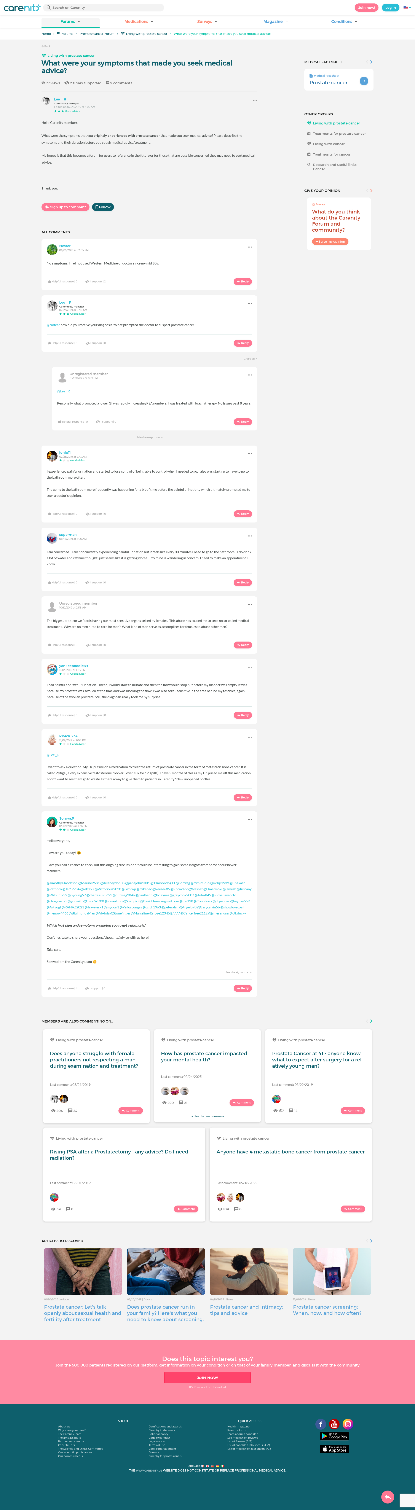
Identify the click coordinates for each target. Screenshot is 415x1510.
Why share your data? (72, 1430)
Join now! (366, 7)
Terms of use (157, 1445)
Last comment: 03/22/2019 (292, 1084)
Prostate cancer (329, 83)
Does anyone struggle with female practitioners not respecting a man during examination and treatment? (94, 1059)
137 (281, 1111)
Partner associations (71, 1441)
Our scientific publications (75, 1452)
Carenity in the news (162, 1430)
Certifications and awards (165, 1426)
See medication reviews (242, 1437)
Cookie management (162, 1448)
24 (75, 1111)
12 (295, 1111)
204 (59, 1111)
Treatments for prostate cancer (339, 133)
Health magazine (238, 1426)
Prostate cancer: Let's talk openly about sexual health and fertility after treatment (82, 1313)
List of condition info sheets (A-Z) (248, 1445)
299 (171, 1103)
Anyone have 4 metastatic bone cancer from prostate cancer (291, 1152)
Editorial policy (158, 1434)
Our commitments (70, 1456)
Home (46, 33)
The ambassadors (69, 1437)
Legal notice (156, 1441)
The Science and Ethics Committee (80, 1448)
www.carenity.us (149, 1470)
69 (58, 1209)
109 (226, 1209)
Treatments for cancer (331, 154)
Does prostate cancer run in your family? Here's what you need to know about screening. (165, 1313)
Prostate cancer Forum (97, 33)
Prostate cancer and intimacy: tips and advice (246, 1310)
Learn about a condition (242, 1434)
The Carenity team (69, 1434)
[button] (71, 23)
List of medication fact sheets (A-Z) (249, 1448)
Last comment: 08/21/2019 (70, 1084)
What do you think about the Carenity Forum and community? (336, 221)
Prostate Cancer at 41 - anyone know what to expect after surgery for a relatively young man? (317, 1059)
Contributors (66, 1445)
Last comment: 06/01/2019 (70, 1183)
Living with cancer (329, 144)
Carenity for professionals (165, 1456)
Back (47, 46)
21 (185, 1103)
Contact (154, 1452)
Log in (390, 7)
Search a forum (237, 1430)
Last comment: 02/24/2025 (181, 1076)
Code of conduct (159, 1437)
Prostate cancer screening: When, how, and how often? (327, 1310)
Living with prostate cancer (146, 33)
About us (64, 1426)
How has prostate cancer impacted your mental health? (204, 1056)
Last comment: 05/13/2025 (237, 1183)
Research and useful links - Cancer (336, 166)
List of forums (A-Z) (239, 1441)
